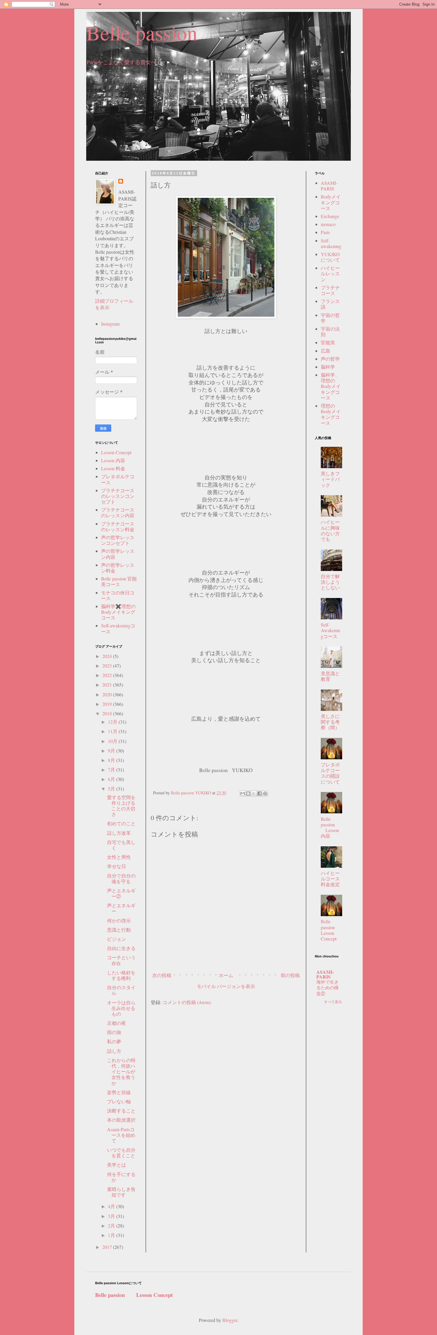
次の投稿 (161, 975)
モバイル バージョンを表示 (226, 986)
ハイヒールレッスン (330, 273)
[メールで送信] (243, 793)
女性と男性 (119, 857)
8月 (112, 760)
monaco (328, 224)
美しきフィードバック (330, 479)
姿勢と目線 (119, 1092)
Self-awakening (331, 243)
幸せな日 (116, 866)
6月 (112, 779)
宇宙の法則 (330, 331)
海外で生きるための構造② (327, 988)
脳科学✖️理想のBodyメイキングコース (118, 612)
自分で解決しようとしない (330, 582)
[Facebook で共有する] (259, 793)
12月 (113, 722)
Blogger (229, 1320)
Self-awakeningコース (118, 628)
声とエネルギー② (121, 893)
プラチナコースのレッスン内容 (117, 512)
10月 (113, 741)
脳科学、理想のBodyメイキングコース (331, 386)
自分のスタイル (121, 990)
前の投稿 (290, 975)
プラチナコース (330, 290)
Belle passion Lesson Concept (332, 930)
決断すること (121, 1110)
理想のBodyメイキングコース (331, 414)
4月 (112, 1206)
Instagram (110, 324)
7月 (112, 769)
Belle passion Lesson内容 (330, 827)
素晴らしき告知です (121, 1192)
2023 (107, 665)
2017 (107, 1247)
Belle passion (141, 32)
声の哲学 (330, 359)
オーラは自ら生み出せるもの (121, 1008)
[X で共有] (254, 793)
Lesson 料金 (113, 468)
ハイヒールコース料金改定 (330, 878)
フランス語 (330, 304)
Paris (325, 232)
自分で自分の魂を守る (121, 878)
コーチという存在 (121, 960)
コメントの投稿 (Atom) (187, 1002)
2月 (112, 1225)
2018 (107, 713)
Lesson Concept (116, 452)
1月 (112, 1235)
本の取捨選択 (121, 1120)
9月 (112, 750)
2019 (107, 704)
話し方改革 (119, 833)
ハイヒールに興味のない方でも (330, 530)
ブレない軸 (119, 1101)
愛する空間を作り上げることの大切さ (121, 806)
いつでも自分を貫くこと (121, 1153)
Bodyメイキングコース (331, 202)
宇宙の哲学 (330, 318)
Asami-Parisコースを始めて (121, 1135)
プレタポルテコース (117, 479)
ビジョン (116, 939)
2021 (107, 684)
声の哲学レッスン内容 (117, 554)
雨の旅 (114, 1032)
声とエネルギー (121, 908)
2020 (107, 694)
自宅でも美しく (121, 845)
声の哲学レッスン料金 (117, 568)
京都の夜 (116, 1023)
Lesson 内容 (113, 460)
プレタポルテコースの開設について (330, 773)
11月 (113, 731)
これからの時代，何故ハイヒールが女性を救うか (121, 1071)
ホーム (226, 975)
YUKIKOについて (330, 257)
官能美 (328, 342)
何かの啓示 (119, 920)
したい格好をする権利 (121, 975)
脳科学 (328, 367)
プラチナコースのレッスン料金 (117, 526)
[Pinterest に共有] (265, 793)
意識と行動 (119, 930)
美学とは (116, 1165)
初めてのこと (121, 823)
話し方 (114, 1051)
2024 (107, 656)
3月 (112, 1216)
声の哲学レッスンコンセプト (117, 540)
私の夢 (114, 1041)
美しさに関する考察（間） (330, 721)
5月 (112, 788)
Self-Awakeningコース (330, 630)
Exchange (330, 216)
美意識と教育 (330, 676)
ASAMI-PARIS (329, 186)
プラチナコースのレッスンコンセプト (117, 496)
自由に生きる (121, 948)
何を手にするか (121, 1177)
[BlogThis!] (248, 793)
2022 (107, 675)
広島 (325, 351)
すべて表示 (333, 1001)
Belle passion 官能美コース (119, 581)
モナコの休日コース (117, 595)
